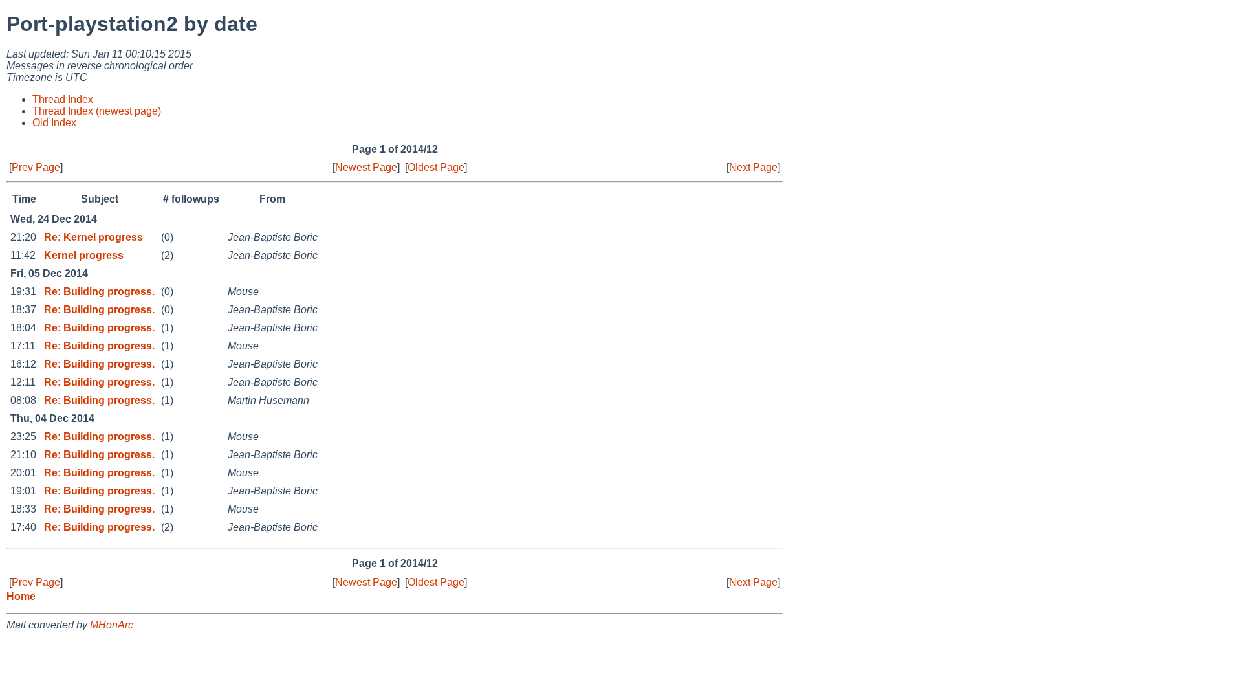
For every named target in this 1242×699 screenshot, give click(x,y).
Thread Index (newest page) (96, 110)
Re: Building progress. (99, 291)
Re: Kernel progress (93, 237)
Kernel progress (84, 255)
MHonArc (111, 624)
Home (21, 596)
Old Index (54, 122)
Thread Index (62, 99)
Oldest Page (436, 167)
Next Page (753, 167)
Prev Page (36, 167)
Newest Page (366, 167)
